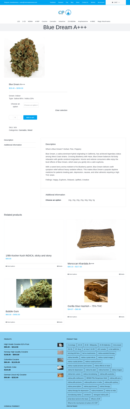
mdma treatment (97, 390)
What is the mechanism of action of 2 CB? (83, 403)
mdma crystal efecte (88, 357)
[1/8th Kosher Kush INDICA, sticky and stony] (34, 235)
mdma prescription (74, 386)
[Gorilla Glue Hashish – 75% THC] (96, 290)
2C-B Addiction (105, 345)
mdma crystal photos (75, 361)
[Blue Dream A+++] (33, 57)
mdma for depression (75, 370)
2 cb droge (71, 345)
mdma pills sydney (111, 382)
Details (60, 266)
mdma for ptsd (91, 370)
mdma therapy (105, 386)
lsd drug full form (74, 353)
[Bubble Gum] (34, 293)
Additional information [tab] (13, 145)
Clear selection (61, 110)
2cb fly (70, 349)
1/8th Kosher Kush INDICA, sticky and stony (29, 255)
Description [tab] (8, 140)
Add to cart (30, 117)
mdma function (104, 370)
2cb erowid (117, 345)
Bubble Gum (12, 311)
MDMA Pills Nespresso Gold (96, 378)
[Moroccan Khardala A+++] (96, 239)
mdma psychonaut (90, 386)
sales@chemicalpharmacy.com (28, 2)
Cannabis (23, 130)
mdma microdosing (90, 374)
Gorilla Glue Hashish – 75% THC (85, 306)
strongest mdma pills (101, 395)
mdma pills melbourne (76, 378)
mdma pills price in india (93, 382)
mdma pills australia (107, 374)
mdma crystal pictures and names (80, 366)
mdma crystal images (105, 357)
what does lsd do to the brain (78, 399)
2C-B (80, 345)
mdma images (117, 370)
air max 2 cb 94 (89, 349)
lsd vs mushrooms (88, 353)
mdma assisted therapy (106, 353)
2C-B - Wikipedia (91, 345)
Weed (30, 130)
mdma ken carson (74, 374)
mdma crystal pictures (93, 361)
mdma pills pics (115, 378)
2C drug (78, 349)
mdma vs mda (111, 390)
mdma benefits (73, 357)
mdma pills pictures (75, 382)
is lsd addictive (114, 349)
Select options (11, 266)
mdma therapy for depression (78, 390)
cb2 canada (101, 349)
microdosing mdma (74, 395)
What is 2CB (95, 399)
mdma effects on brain (102, 366)
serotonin (87, 395)
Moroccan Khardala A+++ (81, 263)
